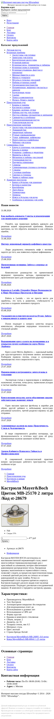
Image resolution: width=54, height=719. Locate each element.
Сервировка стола (15, 145)
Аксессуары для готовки (23, 55)
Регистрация (13, 23)
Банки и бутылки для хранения (27, 182)
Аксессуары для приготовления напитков (32, 127)
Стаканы (16, 170)
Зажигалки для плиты (22, 57)
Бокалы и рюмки (20, 150)
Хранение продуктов (17, 180)
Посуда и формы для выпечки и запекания (32, 115)
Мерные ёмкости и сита (23, 75)
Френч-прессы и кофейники (25, 140)
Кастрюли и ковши (21, 107)
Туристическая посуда (22, 122)
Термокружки (18, 192)
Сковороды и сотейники (23, 117)
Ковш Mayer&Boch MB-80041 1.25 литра (26, 639)
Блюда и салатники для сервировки (29, 147)
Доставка (11, 32)
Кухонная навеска (20, 62)
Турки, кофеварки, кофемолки (26, 137)
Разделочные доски (21, 92)
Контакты (11, 37)
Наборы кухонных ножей (24, 82)
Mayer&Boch (13, 481)
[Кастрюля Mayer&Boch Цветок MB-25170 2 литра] (15, 526)
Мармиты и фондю (21, 155)
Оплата (10, 35)
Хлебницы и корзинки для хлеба (27, 200)
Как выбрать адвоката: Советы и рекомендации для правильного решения (25, 217)
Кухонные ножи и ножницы (25, 67)
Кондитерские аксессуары (24, 60)
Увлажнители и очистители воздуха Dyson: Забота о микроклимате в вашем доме (26, 317)
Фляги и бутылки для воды (25, 197)
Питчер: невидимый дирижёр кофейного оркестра (26, 244)
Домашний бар (19, 130)
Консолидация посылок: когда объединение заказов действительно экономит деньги (26, 398)
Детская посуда (14, 50)
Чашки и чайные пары (22, 177)
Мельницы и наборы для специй (27, 157)
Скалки (15, 95)
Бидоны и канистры (21, 185)
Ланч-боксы (18, 190)
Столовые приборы (21, 172)
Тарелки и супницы (21, 175)
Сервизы (16, 165)
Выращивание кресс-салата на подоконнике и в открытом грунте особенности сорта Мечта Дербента (25, 344)
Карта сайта (12, 40)
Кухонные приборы (16, 52)
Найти (4, 15)
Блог (9, 30)
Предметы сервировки (23, 162)
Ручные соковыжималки (23, 135)
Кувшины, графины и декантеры (27, 152)
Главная (10, 27)
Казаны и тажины (20, 105)
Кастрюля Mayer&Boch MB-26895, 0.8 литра (28, 637)
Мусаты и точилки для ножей (26, 80)
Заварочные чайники (22, 132)
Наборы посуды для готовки (25, 112)
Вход (9, 20)
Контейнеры (18, 187)
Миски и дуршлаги (21, 77)
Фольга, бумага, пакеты (23, 100)
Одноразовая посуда (21, 160)
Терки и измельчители (22, 97)
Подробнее (6, 236)
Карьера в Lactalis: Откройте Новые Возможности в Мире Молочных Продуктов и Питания (26, 291)
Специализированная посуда (25, 120)
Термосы (16, 195)
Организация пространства (25, 85)
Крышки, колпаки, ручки (24, 110)
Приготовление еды (16, 102)
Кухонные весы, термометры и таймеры (31, 65)
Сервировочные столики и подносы (29, 167)
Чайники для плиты (21, 142)
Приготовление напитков (19, 125)
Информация (13, 553)
